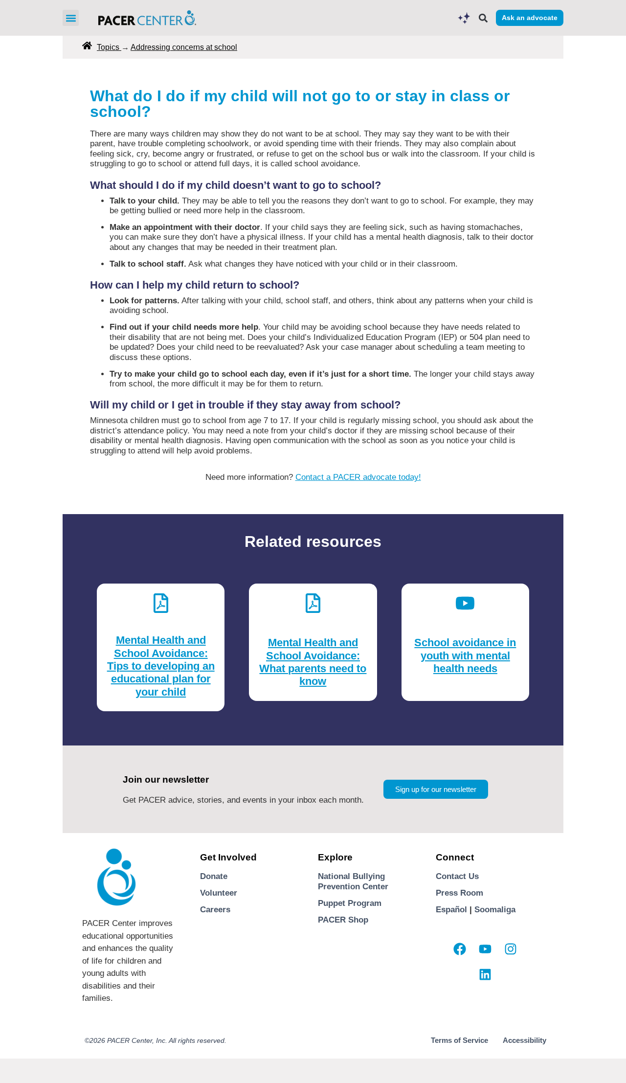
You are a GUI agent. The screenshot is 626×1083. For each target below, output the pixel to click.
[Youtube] (485, 949)
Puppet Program (349, 903)
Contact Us (457, 876)
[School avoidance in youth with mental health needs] (465, 600)
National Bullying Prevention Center (353, 881)
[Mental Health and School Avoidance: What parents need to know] (313, 600)
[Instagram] (510, 949)
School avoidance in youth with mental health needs (465, 655)
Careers (215, 909)
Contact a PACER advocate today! (358, 477)
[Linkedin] (485, 974)
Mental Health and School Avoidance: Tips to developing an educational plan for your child (161, 666)
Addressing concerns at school (184, 47)
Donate (213, 876)
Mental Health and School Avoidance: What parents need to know (312, 661)
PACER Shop (343, 920)
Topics (109, 47)
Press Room (459, 893)
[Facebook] (459, 949)
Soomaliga (494, 909)
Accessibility (524, 1040)
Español (451, 909)
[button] (71, 18)
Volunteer (218, 893)
